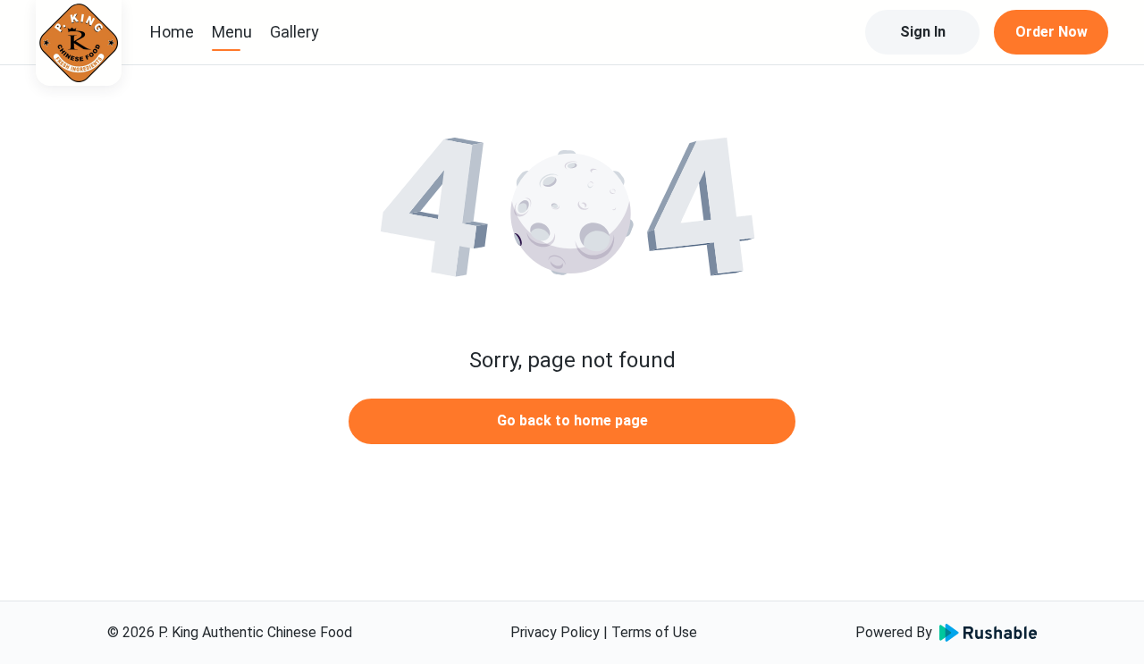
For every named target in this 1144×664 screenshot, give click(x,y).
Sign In (923, 31)
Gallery (294, 31)
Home (172, 31)
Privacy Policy (555, 632)
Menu (232, 31)
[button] (572, 214)
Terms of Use (654, 632)
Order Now (1051, 31)
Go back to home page (572, 420)
